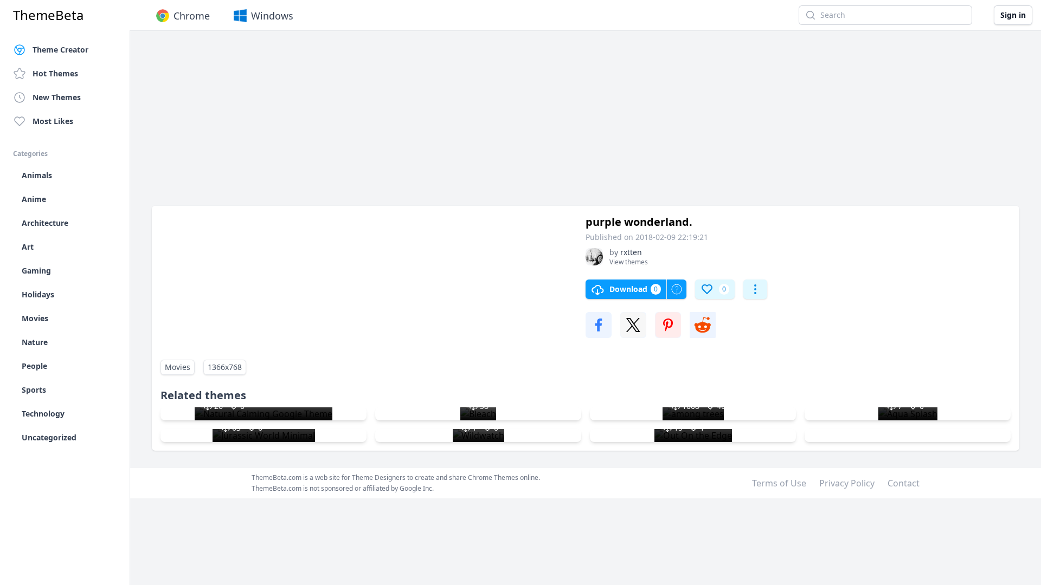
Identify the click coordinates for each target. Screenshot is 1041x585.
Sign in (1013, 15)
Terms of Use (779, 483)
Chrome (192, 15)
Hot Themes (55, 73)
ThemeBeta (48, 15)
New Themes (57, 97)
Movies (177, 367)
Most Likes (53, 121)
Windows (272, 15)
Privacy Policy (847, 483)
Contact (904, 483)
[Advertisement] (477, 123)
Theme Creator (60, 49)
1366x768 (225, 367)
